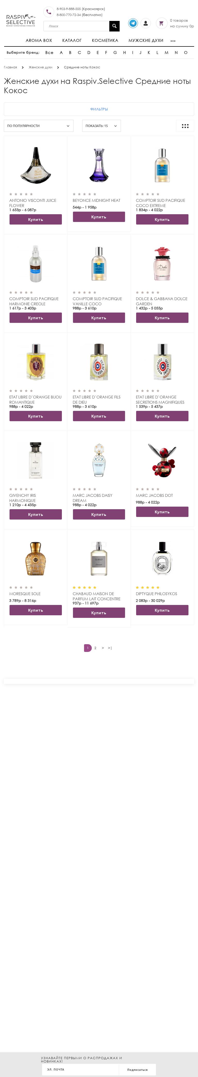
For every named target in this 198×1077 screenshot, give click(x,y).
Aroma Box (39, 40)
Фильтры (99, 109)
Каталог (72, 40)
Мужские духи (146, 40)
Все (49, 52)
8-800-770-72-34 (69, 15)
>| (110, 648)
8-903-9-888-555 (69, 9)
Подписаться (137, 1069)
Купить (35, 219)
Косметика (105, 40)
